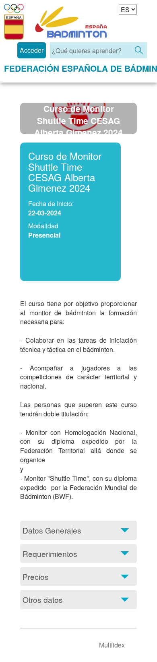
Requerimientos (50, 553)
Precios (36, 576)
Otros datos (43, 599)
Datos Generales (52, 530)
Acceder (31, 50)
